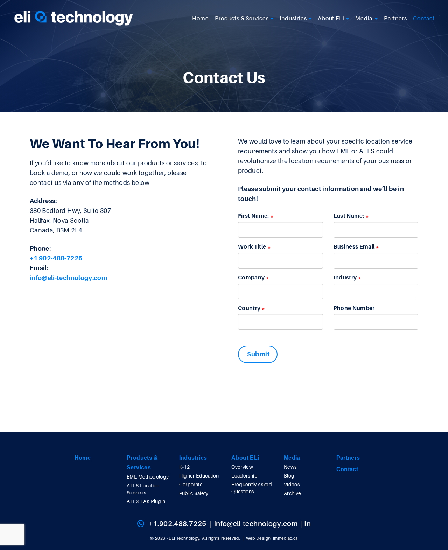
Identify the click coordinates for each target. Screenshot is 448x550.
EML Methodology (148, 477)
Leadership (244, 476)
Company (251, 277)
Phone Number (354, 308)
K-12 (184, 467)
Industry (345, 277)
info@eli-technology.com (68, 277)
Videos (292, 484)
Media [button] (364, 18)
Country (249, 308)
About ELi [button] (331, 18)
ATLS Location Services (143, 489)
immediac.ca (285, 538)
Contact (424, 18)
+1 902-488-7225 (56, 258)
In (307, 524)
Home (200, 18)
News (290, 467)
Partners (395, 18)
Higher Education (199, 476)
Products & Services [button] (242, 18)
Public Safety (194, 493)
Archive (292, 493)
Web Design (258, 538)
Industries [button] (294, 18)
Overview (242, 467)
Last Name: (349, 216)
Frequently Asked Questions (251, 488)
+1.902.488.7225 (177, 524)
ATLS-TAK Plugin (146, 501)
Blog (289, 476)
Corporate (191, 484)
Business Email (354, 247)
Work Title (252, 247)
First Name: (253, 216)
